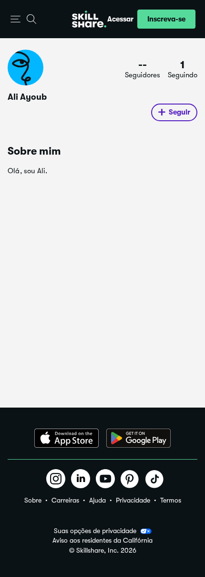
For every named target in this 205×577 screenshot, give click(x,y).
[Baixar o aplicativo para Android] (138, 438)
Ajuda (97, 500)
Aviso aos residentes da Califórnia (102, 540)
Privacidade (133, 500)
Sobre (32, 500)
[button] (15, 19)
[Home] (89, 19)
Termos (170, 500)
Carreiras (65, 500)
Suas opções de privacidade (95, 531)
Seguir (179, 112)
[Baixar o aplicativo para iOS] (66, 438)
